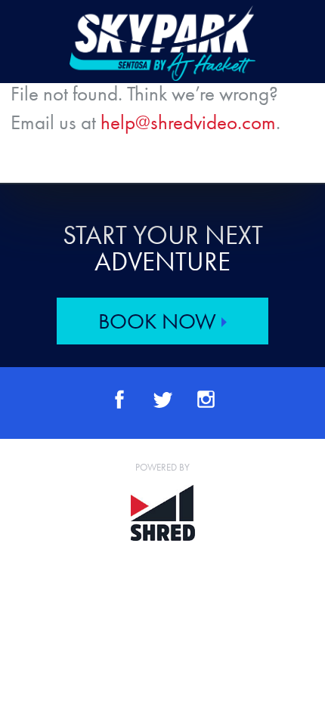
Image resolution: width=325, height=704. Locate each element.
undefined (162, 43)
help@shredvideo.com (188, 122)
